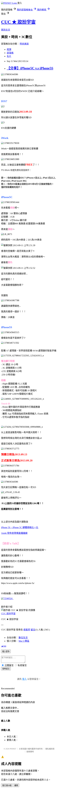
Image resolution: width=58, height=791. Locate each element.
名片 (9, 56)
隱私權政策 (49, 749)
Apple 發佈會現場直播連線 (14, 533)
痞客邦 (26, 629)
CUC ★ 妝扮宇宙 (18, 21)
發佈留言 (6, 669)
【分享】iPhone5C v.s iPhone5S (30, 68)
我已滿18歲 (7, 785)
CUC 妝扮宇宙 (8, 613)
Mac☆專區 (24, 641)
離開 (16, 785)
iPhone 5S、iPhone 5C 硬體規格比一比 (19, 527)
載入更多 (6, 651)
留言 (33, 629)
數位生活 (23, 637)
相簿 (9, 49)
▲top (3, 646)
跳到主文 (5, 30)
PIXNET (13, 749)
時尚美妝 (24, 44)
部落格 (10, 53)
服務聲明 (30, 752)
